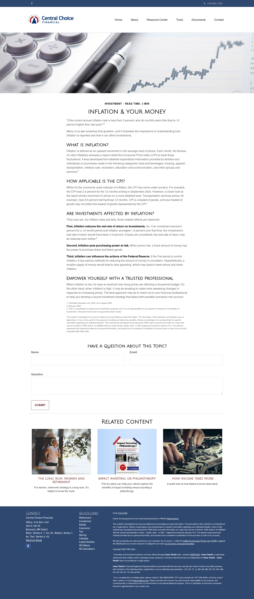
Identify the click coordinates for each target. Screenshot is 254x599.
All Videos (84, 545)
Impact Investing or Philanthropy (127, 478)
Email (133, 352)
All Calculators (87, 548)
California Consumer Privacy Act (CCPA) (200, 540)
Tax (81, 531)
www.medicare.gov (141, 580)
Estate (82, 524)
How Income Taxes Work (192, 478)
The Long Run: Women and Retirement (61, 480)
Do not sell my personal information (179, 543)
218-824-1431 (215, 3)
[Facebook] (31, 3)
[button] (134, 19)
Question (37, 374)
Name (35, 352)
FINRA (192, 554)
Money (83, 535)
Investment (85, 521)
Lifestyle (83, 538)
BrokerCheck (172, 518)
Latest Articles (87, 542)
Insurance (84, 528)
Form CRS (122, 513)
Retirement (85, 517)
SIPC (198, 554)
